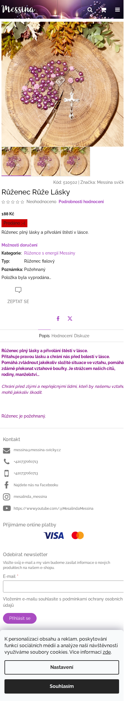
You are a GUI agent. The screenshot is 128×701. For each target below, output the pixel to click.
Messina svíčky (112, 182)
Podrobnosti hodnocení (81, 201)
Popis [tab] (44, 335)
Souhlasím (62, 686)
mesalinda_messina (30, 497)
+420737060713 (26, 462)
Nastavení (61, 667)
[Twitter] (70, 318)
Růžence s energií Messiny (49, 253)
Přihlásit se (19, 618)
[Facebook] (58, 318)
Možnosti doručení (19, 245)
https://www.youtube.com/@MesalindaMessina (53, 508)
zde (107, 652)
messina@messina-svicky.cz (37, 450)
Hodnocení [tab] (61, 335)
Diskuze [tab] (81, 335)
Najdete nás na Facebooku (36, 485)
